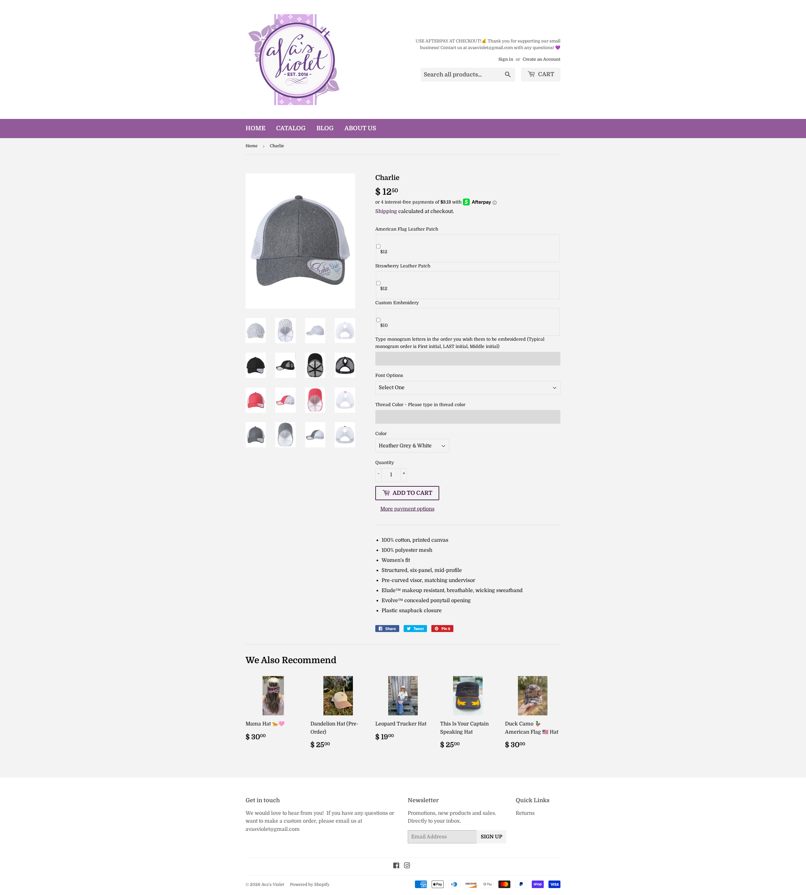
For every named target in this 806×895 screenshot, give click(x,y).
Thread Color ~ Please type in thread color (420, 404)
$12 (383, 251)
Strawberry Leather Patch (402, 265)
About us (360, 128)
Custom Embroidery (397, 302)
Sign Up (491, 837)
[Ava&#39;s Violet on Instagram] (407, 866)
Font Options (389, 375)
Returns (525, 813)
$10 (384, 325)
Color (381, 433)
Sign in (505, 59)
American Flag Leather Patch (406, 229)
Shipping (386, 211)
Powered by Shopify (310, 884)
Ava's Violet (272, 884)
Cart (545, 74)
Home (255, 128)
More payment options (407, 509)
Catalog (291, 128)
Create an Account (541, 59)
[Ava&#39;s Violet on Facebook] (396, 866)
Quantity (384, 462)
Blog (325, 128)
